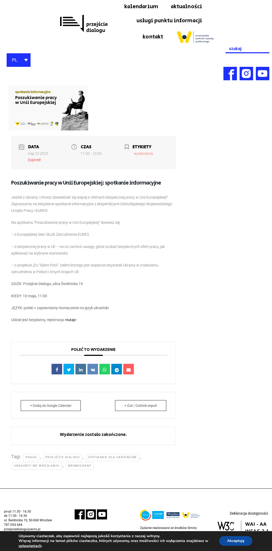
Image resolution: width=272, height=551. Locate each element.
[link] (83, 24)
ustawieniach (30, 546)
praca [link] (31, 457)
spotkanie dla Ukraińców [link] (112, 457)
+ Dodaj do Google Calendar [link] (50, 406)
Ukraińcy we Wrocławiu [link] (37, 465)
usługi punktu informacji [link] (169, 21)
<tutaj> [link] (70, 320)
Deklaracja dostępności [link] (249, 513)
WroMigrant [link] (80, 465)
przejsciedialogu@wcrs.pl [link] (22, 529)
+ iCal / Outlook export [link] (140, 406)
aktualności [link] (186, 7)
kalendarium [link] (141, 7)
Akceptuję (235, 541)
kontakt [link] (153, 37)
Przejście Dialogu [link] (62, 457)
